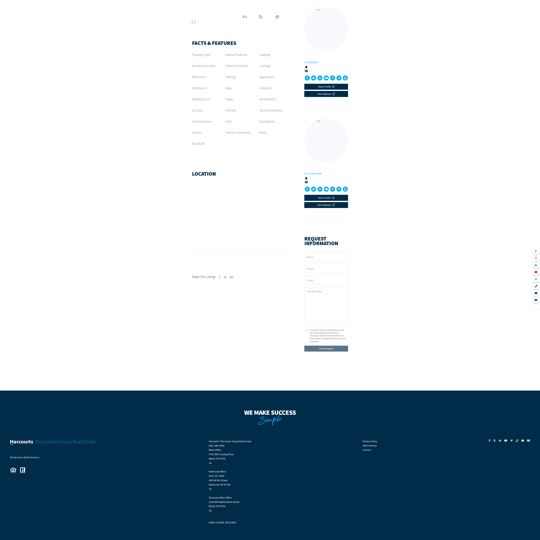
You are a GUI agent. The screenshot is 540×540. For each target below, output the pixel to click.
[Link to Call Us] (536, 286)
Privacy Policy (370, 441)
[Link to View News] (536, 300)
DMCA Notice (370, 445)
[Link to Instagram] (536, 258)
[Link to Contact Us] (536, 293)
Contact (367, 449)
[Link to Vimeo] (536, 279)
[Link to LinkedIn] (536, 265)
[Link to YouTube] (536, 272)
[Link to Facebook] (536, 251)
